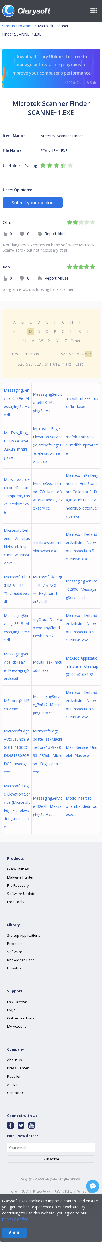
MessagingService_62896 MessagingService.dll (81, 589)
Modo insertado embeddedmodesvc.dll (81, 806)
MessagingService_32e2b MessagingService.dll (47, 806)
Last (79, 364)
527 (29, 364)
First (15, 353)
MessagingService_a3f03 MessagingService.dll (47, 402)
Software (14, 951)
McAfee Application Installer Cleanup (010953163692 (82, 666)
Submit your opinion (33, 203)
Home (13, 1191)
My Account (16, 1026)
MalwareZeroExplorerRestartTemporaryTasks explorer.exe (17, 496)
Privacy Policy (41, 1191)
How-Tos (14, 968)
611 (48, 364)
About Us (14, 1059)
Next (67, 364)
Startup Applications (23, 935)
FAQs (11, 1009)
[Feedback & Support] (92, 1186)
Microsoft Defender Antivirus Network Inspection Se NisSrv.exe (17, 547)
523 (72, 353)
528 (37, 364)
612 (56, 364)
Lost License (17, 1001)
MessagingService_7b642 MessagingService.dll (47, 704)
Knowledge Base (21, 959)
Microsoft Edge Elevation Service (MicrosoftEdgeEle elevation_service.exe (48, 445)
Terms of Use (85, 1191)
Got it (14, 1232)
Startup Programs (17, 25)
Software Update (21, 893)
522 (64, 353)
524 (80, 353)
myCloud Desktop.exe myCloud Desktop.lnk (47, 627)
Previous (31, 353)
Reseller (14, 1076)
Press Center (18, 1068)
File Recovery (18, 885)
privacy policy (15, 1219)
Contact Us (16, 1092)
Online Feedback (21, 1018)
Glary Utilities (18, 869)
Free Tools (15, 901)
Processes (15, 943)
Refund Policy (63, 1191)
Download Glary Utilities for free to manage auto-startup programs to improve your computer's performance (54, 69)
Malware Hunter (20, 877)
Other (75, 340)
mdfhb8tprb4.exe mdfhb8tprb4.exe (82, 445)
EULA (24, 1191)
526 (21, 364)
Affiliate (13, 1084)
